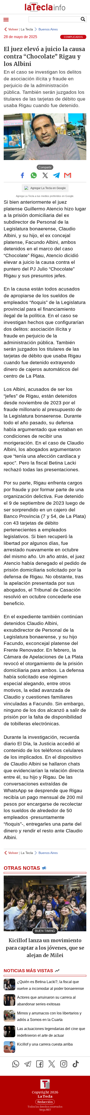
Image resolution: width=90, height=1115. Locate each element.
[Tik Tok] (75, 1063)
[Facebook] (39, 1063)
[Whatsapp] (15, 1063)
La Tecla (27, 29)
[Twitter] (51, 1063)
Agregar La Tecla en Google (48, 188)
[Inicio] (45, 7)
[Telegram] (27, 1063)
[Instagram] (63, 1063)
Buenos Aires (48, 29)
